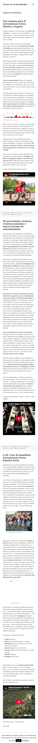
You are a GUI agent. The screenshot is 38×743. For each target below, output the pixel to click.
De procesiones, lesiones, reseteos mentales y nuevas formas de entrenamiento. (17, 225)
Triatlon (8, 214)
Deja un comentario (17, 214)
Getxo (4, 214)
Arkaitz (21, 616)
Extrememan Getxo (18, 212)
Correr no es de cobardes (15, 4)
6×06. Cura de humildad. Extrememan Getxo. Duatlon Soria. (17, 457)
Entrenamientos (17, 446)
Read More (25, 740)
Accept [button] (18, 740)
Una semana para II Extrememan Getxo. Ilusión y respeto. (15, 23)
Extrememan (28, 212)
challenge (26, 446)
